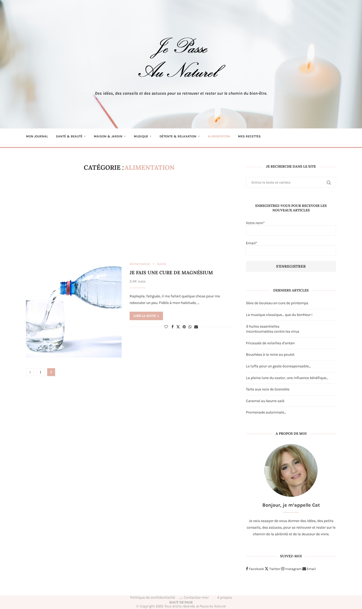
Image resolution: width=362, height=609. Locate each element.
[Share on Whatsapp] (190, 327)
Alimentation (219, 136)
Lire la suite (145, 316)
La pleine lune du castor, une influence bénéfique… (287, 378)
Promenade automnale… (266, 412)
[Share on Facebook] (172, 327)
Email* (251, 243)
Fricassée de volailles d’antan (270, 343)
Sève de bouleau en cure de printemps (277, 303)
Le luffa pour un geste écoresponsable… (278, 366)
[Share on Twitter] (178, 326)
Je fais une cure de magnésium (171, 272)
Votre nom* (255, 223)
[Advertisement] (129, 217)
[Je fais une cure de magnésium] (74, 310)
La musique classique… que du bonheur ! (279, 314)
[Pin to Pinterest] (184, 327)
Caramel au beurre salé (265, 401)
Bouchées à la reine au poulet (270, 354)
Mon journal (37, 136)
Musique (141, 136)
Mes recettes (249, 136)
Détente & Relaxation (178, 136)
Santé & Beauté (69, 136)
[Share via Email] (196, 327)
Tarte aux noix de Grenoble (267, 389)
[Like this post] (166, 327)
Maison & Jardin (108, 136)
